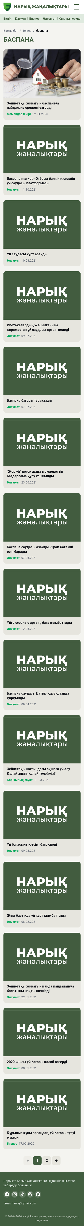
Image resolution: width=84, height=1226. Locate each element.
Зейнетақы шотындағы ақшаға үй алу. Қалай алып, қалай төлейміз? (39, 771)
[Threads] (30, 1194)
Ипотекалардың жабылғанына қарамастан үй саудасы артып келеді (38, 327)
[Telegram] (6, 1194)
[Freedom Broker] (7, 7)
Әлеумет (49, 18)
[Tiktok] (22, 1194)
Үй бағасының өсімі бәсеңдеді (32, 844)
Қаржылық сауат (20, 780)
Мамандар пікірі (19, 114)
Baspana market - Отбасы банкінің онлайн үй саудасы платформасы (41, 181)
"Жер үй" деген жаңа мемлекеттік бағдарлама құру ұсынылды (35, 473)
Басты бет (10, 30)
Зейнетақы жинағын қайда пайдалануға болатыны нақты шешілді (40, 988)
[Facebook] (37, 1194)
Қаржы (20, 18)
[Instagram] (14, 1194)
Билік (7, 18)
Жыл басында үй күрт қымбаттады (36, 915)
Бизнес (34, 18)
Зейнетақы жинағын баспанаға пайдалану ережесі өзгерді (33, 105)
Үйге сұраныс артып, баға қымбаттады (39, 623)
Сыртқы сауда (70, 18)
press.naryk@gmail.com (19, 1203)
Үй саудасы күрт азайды (27, 254)
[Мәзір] (76, 7)
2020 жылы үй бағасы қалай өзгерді (37, 1062)
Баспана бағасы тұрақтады (29, 400)
